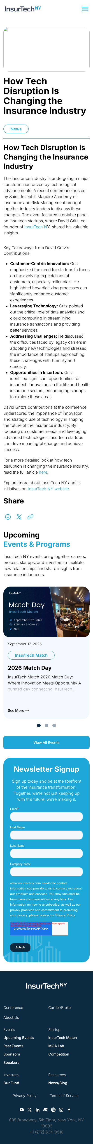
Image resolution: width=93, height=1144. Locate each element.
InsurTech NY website (48, 488)
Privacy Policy (25, 1095)
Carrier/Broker (60, 1007)
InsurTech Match (62, 1037)
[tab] (39, 725)
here (43, 472)
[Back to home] (23, 9)
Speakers (11, 1062)
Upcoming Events (18, 1037)
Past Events (13, 1046)
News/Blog (57, 1083)
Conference (13, 1007)
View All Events (46, 742)
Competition (58, 1054)
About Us (11, 1017)
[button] (85, 9)
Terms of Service (64, 1095)
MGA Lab (56, 1046)
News (16, 129)
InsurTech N (35, 226)
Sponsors (11, 1054)
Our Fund (11, 1083)
